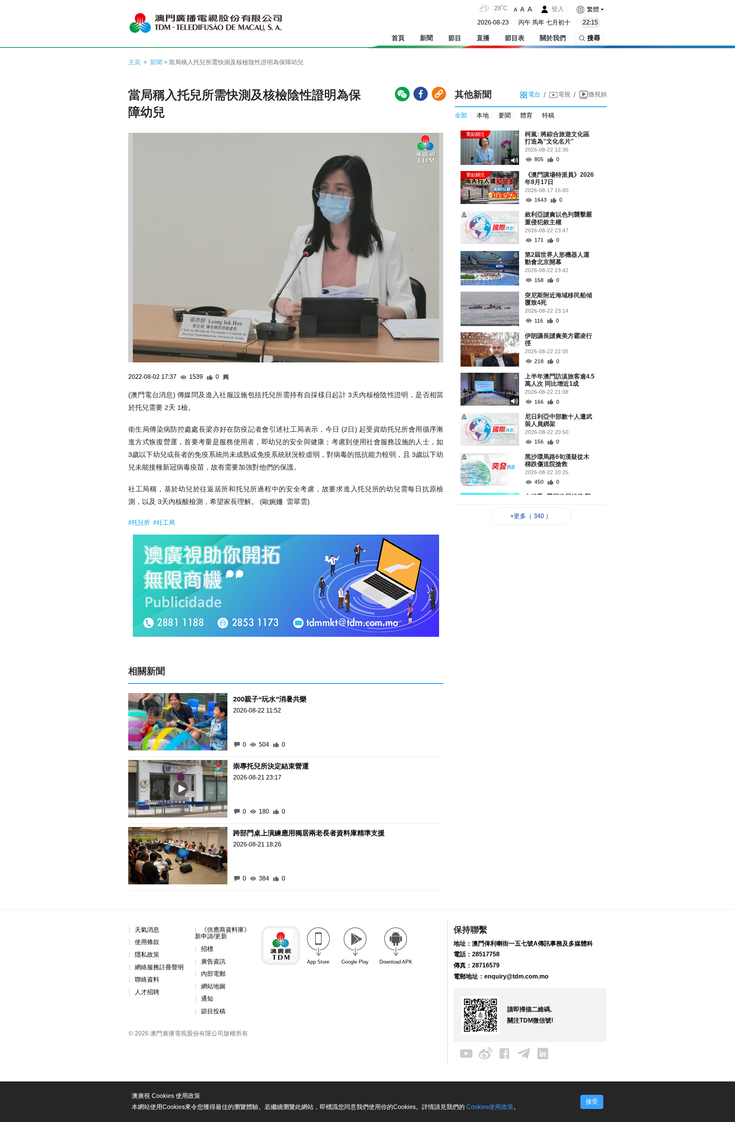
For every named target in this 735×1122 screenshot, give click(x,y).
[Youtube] (466, 1053)
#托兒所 (140, 522)
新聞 (426, 38)
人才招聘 (147, 992)
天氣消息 (147, 929)
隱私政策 (147, 954)
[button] (590, 9)
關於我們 (553, 38)
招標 (207, 949)
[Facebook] (504, 1053)
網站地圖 (213, 986)
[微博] (485, 1053)
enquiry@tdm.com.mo (516, 976)
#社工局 (164, 522)
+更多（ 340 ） (531, 516)
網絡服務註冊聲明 (159, 967)
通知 (207, 998)
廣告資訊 (213, 961)
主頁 (134, 62)
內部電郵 (213, 973)
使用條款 (147, 942)
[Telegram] (523, 1053)
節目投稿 (213, 1011)
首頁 (398, 38)
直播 (483, 38)
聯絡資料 (147, 979)
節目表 (514, 38)
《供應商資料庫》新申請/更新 (222, 933)
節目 (454, 38)
